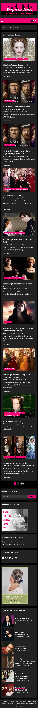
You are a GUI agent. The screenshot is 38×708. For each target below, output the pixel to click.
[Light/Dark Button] (32, 21)
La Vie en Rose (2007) (22, 635)
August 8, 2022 (20, 244)
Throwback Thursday (22, 59)
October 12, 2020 (20, 468)
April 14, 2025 (19, 112)
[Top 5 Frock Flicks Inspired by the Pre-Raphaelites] (8, 662)
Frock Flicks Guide (10, 457)
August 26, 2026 (21, 623)
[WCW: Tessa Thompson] (8, 621)
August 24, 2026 (21, 651)
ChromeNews (30, 704)
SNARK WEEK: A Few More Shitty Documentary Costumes (18, 329)
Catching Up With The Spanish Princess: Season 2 (16, 376)
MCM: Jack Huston (21, 648)
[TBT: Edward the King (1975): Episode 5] (8, 676)
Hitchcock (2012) (21, 690)
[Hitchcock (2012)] (8, 690)
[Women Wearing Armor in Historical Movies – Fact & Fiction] (19, 447)
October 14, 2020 (16, 424)
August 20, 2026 (21, 680)
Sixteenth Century (9, 59)
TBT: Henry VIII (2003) (13, 195)
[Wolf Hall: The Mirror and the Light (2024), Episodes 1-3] (19, 135)
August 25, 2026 (21, 637)
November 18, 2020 (16, 380)
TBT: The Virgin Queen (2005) (16, 65)
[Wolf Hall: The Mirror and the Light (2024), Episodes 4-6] (19, 91)
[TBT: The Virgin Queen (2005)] (19, 49)
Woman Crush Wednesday (12, 415)
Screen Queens (9, 233)
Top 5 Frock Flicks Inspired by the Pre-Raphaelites (25, 662)
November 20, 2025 (21, 67)
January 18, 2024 (16, 198)
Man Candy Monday (20, 646)
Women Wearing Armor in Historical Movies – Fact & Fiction (18, 464)
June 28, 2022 (19, 289)
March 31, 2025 (20, 156)
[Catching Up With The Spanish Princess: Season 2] (19, 359)
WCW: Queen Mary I (12, 421)
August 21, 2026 (21, 665)
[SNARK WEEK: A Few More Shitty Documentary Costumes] (19, 312)
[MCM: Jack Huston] (8, 648)
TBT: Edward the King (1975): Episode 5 (23, 677)
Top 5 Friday (18, 659)
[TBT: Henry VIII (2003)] (19, 180)
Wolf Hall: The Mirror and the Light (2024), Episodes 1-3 (16, 152)
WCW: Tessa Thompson (23, 621)
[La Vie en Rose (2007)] (8, 634)
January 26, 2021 (16, 333)
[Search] (36, 20)
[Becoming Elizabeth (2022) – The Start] (19, 268)
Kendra (6, 198)
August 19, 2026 (21, 692)
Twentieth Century (20, 632)
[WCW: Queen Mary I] (19, 406)
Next (22, 484)
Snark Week (8, 322)
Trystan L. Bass (8, 67)
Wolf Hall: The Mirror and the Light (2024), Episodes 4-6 (16, 108)
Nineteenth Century (20, 672)
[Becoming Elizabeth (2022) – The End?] (19, 224)
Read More (7, 76)
